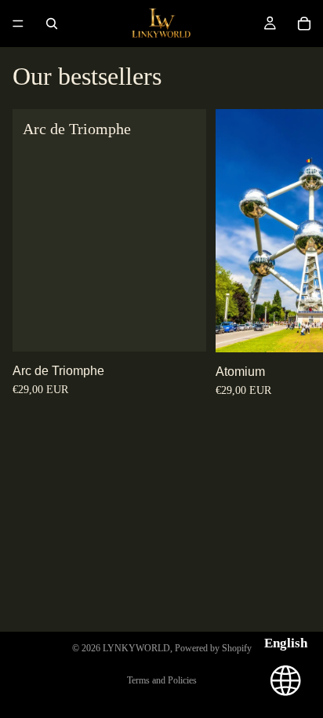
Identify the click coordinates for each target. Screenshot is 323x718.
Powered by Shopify (213, 648)
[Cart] (304, 23)
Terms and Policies (162, 680)
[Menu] (18, 23)
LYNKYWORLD (136, 648)
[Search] (51, 23)
